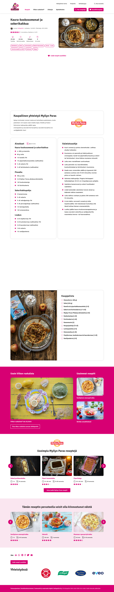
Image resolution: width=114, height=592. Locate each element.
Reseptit (27, 9)
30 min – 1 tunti (49, 45)
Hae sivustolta (100, 3)
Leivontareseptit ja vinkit (17, 49)
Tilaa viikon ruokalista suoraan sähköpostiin (25, 426)
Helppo (35, 49)
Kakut (20, 45)
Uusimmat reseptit (86, 373)
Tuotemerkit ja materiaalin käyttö (43, 588)
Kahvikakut (14, 45)
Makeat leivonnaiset (38, 45)
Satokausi (28, 49)
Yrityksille (73, 3)
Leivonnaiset (28, 45)
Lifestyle (50, 9)
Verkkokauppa (82, 3)
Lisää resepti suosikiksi (19, 562)
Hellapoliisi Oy (58, 588)
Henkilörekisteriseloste (27, 588)
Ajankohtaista (60, 9)
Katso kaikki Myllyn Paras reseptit (57, 490)
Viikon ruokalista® (38, 9)
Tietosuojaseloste (15, 588)
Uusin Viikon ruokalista (22, 373)
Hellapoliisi (20, 28)
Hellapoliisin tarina (61, 3)
